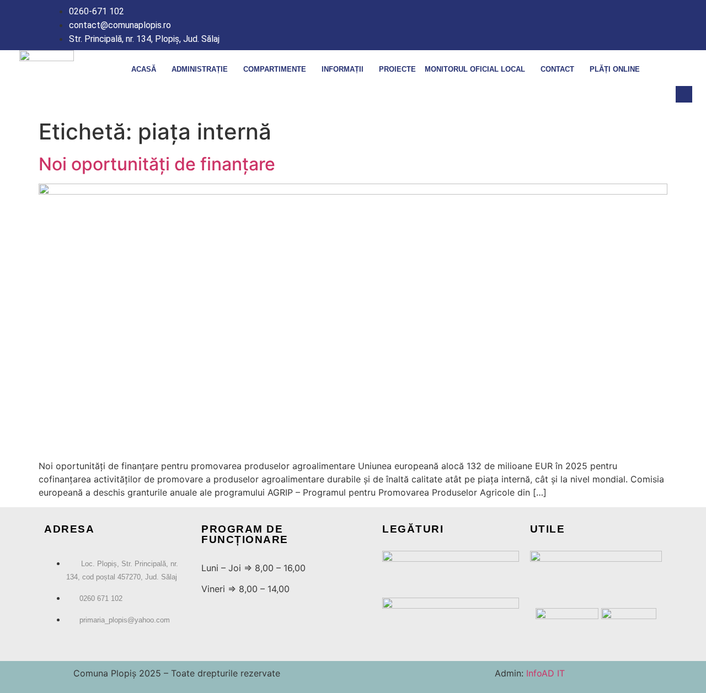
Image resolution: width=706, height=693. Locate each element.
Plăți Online (615, 69)
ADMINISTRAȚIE (200, 69)
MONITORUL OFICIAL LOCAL (475, 69)
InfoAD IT (544, 673)
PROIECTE (397, 69)
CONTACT (557, 69)
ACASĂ (143, 69)
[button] (684, 94)
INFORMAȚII (342, 69)
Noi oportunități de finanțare (157, 164)
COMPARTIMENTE (274, 69)
